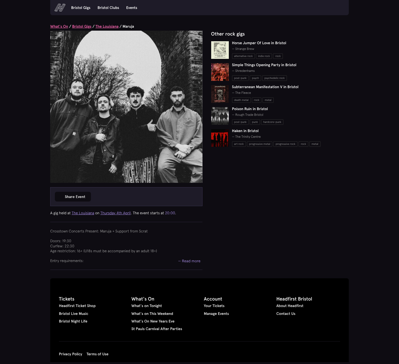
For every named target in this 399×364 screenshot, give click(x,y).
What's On (59, 26)
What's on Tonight (146, 305)
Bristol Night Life (73, 321)
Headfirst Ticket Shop (77, 305)
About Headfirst (289, 305)
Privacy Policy (70, 354)
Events (131, 7)
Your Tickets (214, 305)
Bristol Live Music (73, 313)
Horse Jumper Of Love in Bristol (259, 43)
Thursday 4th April (115, 212)
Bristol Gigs (80, 7)
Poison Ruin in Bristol (250, 108)
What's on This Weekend (152, 313)
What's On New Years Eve (153, 321)
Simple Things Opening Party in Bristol (264, 65)
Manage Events (216, 313)
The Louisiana (107, 26)
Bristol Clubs (108, 7)
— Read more (189, 260)
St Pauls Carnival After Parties (156, 328)
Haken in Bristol (245, 130)
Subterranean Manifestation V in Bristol (265, 87)
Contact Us (285, 313)
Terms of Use (98, 354)
